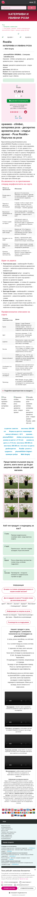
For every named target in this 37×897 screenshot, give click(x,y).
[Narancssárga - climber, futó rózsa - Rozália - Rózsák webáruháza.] (6, 809)
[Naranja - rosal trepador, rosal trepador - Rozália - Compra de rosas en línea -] (18, 812)
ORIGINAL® (32, 848)
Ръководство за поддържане (18, 622)
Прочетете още (24, 879)
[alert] (18, 882)
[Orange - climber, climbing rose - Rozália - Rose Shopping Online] (9, 809)
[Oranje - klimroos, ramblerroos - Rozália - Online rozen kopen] (24, 812)
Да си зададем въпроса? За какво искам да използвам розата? (18, 599)
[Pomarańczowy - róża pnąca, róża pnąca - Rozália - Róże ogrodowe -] (18, 809)
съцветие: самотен (11, 428)
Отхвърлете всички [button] (26, 888)
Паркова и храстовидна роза (8, 832)
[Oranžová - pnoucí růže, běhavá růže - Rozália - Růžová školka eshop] (31, 809)
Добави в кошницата (19, 101)
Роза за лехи (4, 830)
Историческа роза (6, 827)
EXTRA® (9, 851)
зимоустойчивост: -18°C (14, 434)
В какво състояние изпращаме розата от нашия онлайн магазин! (18, 590)
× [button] (35, 869)
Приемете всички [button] (9, 888)
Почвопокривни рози (6, 836)
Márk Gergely (25, 454)
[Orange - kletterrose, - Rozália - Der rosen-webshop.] (34, 809)
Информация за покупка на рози (18, 611)
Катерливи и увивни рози (10, 26)
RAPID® (11, 859)
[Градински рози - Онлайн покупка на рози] (31, 8)
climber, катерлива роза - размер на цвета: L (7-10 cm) (18, 438)
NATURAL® (13, 856)
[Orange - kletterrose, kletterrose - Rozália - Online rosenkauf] (12, 809)
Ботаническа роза (6, 838)
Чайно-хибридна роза (7, 829)
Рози (3, 25)
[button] (18, 893)
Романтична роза (5, 825)
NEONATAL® (15, 864)
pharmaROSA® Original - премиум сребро (19, 452)
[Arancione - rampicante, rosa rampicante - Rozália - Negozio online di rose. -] (21, 812)
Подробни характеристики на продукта (18, 391)
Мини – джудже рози (6, 835)
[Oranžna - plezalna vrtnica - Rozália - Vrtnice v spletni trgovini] (24, 809)
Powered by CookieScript (18, 895)
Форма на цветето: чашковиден (20, 431)
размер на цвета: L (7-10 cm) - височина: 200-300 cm (18, 441)
